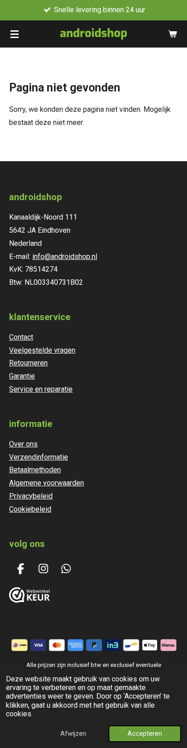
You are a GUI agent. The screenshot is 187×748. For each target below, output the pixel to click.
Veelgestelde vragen (42, 350)
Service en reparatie (41, 389)
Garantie (22, 376)
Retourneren (28, 363)
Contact (21, 337)
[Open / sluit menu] (15, 34)
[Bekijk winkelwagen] (172, 34)
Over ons (23, 444)
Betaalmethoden (35, 469)
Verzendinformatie (38, 457)
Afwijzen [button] (73, 734)
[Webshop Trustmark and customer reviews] (29, 600)
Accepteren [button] (145, 734)
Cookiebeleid (30, 509)
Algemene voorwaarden (46, 483)
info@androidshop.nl (64, 256)
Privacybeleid (31, 496)
